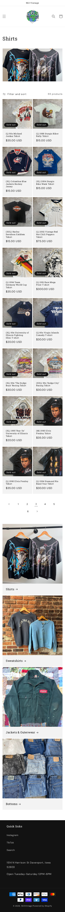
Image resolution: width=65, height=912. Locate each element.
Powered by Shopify (42, 906)
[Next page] (37, 511)
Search (11, 850)
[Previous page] (9, 504)
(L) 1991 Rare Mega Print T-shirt (46, 283)
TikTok (10, 842)
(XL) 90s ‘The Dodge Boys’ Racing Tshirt (16, 384)
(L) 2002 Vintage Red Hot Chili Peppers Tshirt (47, 234)
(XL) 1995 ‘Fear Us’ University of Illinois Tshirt (17, 433)
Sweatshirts (14, 661)
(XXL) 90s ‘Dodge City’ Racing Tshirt (47, 384)
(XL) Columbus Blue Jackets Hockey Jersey (16, 184)
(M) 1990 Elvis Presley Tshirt (43, 432)
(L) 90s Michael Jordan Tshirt (14, 135)
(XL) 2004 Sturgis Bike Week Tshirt (45, 182)
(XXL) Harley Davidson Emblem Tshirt (15, 234)
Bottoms (11, 804)
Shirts (10, 589)
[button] (4, 16)
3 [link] (36, 504)
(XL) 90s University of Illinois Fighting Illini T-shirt (17, 335)
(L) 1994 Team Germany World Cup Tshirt (16, 285)
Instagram (12, 835)
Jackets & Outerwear (20, 732)
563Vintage (26, 906)
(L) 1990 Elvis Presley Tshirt (17, 482)
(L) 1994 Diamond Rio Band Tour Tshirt (47, 482)
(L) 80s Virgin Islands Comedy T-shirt (47, 334)
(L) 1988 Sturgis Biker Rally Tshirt (47, 135)
